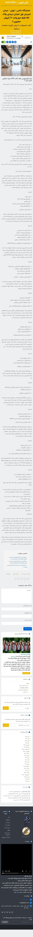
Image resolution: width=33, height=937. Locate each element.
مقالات (7, 574)
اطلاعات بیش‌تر (15, 32)
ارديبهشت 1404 (25, 749)
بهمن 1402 (26, 777)
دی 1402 (27, 779)
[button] (15, 42)
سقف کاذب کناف (23, 686)
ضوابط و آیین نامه (22, 690)
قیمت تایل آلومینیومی (13, 793)
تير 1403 (27, 770)
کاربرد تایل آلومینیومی (25, 796)
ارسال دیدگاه (28, 629)
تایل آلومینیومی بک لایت (14, 791)
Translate (18, 38)
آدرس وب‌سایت (28, 620)
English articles (24, 688)
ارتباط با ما (7, 825)
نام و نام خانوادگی (27, 606)
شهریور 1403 (26, 766)
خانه (9, 817)
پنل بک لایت (6, 796)
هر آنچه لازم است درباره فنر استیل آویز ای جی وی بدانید (17, 566)
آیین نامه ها (7, 828)
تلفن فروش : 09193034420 (16, 2)
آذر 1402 (27, 781)
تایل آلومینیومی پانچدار (13, 798)
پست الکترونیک (28, 613)
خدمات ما (8, 822)
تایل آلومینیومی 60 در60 (15, 796)
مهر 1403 (27, 764)
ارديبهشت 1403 (25, 775)
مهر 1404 (27, 743)
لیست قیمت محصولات (7, 834)
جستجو (6, 708)
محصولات (8, 820)
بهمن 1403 (26, 756)
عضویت (6, 725)
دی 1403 (27, 758)
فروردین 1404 (26, 751)
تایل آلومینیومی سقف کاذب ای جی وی (22, 800)
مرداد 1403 (26, 768)
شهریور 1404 (26, 745)
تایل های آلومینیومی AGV (24, 798)
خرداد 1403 (26, 773)
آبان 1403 (27, 762)
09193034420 (25, 900)
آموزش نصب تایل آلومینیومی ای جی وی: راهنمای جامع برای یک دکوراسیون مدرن (18, 558)
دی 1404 (27, 736)
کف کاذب (25, 692)
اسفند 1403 (26, 753)
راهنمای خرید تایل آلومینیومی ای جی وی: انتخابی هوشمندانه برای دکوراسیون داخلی (18, 562)
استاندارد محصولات (6, 837)
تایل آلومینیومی (25, 791)
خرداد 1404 (26, 747)
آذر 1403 (27, 760)
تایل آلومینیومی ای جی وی (24, 793)
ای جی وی (13, 656)
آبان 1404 (27, 741)
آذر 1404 (27, 739)
